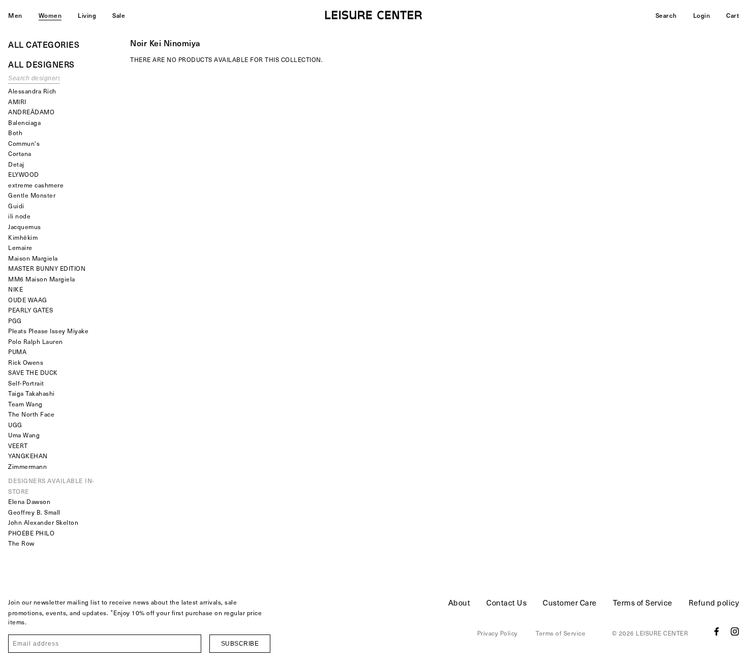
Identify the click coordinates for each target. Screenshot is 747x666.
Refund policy (714, 602)
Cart (732, 15)
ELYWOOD (23, 174)
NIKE (15, 289)
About (459, 602)
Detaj (16, 164)
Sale (118, 15)
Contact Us (506, 602)
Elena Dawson (29, 501)
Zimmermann (27, 466)
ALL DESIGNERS (41, 64)
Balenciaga (24, 122)
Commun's (24, 143)
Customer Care (570, 602)
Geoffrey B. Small (34, 512)
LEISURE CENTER (662, 633)
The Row (21, 543)
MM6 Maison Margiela (41, 278)
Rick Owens (25, 362)
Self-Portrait (26, 383)
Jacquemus (24, 226)
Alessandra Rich (32, 91)
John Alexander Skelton (43, 522)
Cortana (20, 153)
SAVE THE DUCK (33, 372)
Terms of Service (642, 602)
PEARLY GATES (30, 309)
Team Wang (25, 403)
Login (701, 15)
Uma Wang (24, 434)
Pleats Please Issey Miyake (48, 330)
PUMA (17, 351)
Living (87, 15)
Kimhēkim (23, 237)
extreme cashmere (36, 184)
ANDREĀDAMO (31, 111)
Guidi (16, 205)
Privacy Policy (497, 633)
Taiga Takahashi (31, 393)
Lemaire (20, 247)
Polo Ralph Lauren (35, 341)
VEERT (18, 445)
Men (15, 15)
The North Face (31, 414)
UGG (15, 424)
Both (15, 132)
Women (50, 15)
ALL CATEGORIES (43, 44)
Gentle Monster (31, 195)
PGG (15, 320)
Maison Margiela (33, 258)
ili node (19, 215)
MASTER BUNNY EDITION (46, 268)
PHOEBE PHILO (31, 532)
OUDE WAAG (27, 299)
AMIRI (17, 101)
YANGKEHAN (28, 455)
